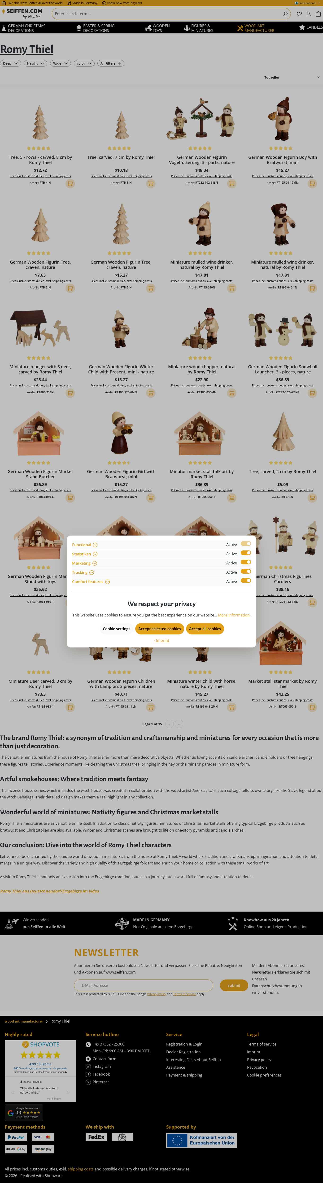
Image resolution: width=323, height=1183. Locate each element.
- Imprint (161, 640)
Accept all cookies (205, 628)
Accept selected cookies (159, 628)
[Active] (246, 543)
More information (234, 615)
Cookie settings (116, 628)
